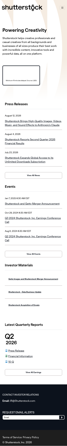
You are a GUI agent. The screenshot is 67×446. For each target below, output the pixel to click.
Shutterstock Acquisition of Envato (24, 305)
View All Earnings (33, 372)
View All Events (33, 254)
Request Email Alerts (18, 412)
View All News (33, 175)
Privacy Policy (31, 437)
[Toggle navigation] (62, 8)
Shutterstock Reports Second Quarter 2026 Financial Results (30, 141)
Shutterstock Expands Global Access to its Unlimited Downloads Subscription (29, 159)
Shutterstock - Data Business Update (24, 292)
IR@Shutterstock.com (22, 400)
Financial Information (20, 356)
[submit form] (62, 417)
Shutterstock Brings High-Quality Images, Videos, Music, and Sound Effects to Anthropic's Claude (33, 123)
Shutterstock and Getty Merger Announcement (32, 203)
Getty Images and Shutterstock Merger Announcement (33, 279)
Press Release (16, 350)
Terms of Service (12, 437)
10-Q (11, 361)
